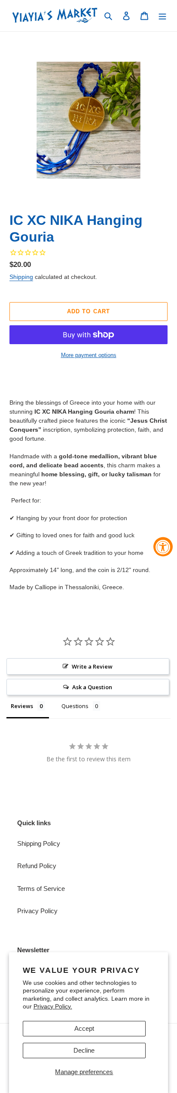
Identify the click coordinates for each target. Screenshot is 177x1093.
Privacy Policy (37, 910)
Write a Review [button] (92, 666)
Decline (84, 1050)
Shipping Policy (38, 843)
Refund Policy (36, 865)
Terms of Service (41, 888)
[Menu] (162, 15)
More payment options (88, 355)
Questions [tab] (74, 706)
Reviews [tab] (22, 706)
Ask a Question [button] (92, 687)
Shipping (21, 276)
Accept (84, 1028)
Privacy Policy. (53, 1006)
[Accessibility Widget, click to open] (163, 546)
